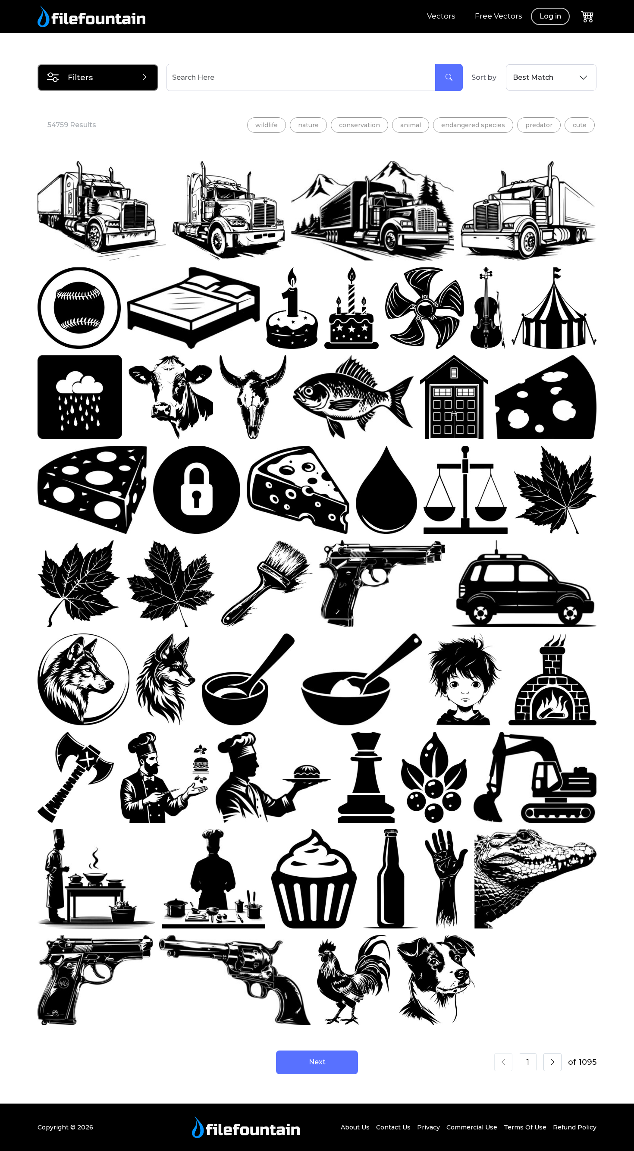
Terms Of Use (525, 1127)
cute (580, 125)
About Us (355, 1127)
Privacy (428, 1127)
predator (538, 125)
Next (317, 1062)
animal (410, 125)
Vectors (441, 16)
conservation (359, 125)
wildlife (266, 125)
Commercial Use (471, 1127)
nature (308, 125)
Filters (80, 77)
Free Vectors (498, 16)
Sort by (483, 77)
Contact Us (393, 1127)
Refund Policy (574, 1127)
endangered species (473, 125)
